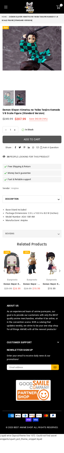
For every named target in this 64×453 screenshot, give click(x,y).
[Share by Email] (37, 147)
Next (58, 57)
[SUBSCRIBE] (55, 367)
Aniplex (15, 188)
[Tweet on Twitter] (20, 147)
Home (4, 17)
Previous (5, 57)
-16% (7, 252)
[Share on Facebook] (15, 147)
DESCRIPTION (12, 199)
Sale (6, 27)
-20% (26, 252)
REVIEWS (9, 233)
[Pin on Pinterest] (24, 147)
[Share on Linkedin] (29, 147)
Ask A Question (50, 147)
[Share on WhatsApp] (33, 147)
